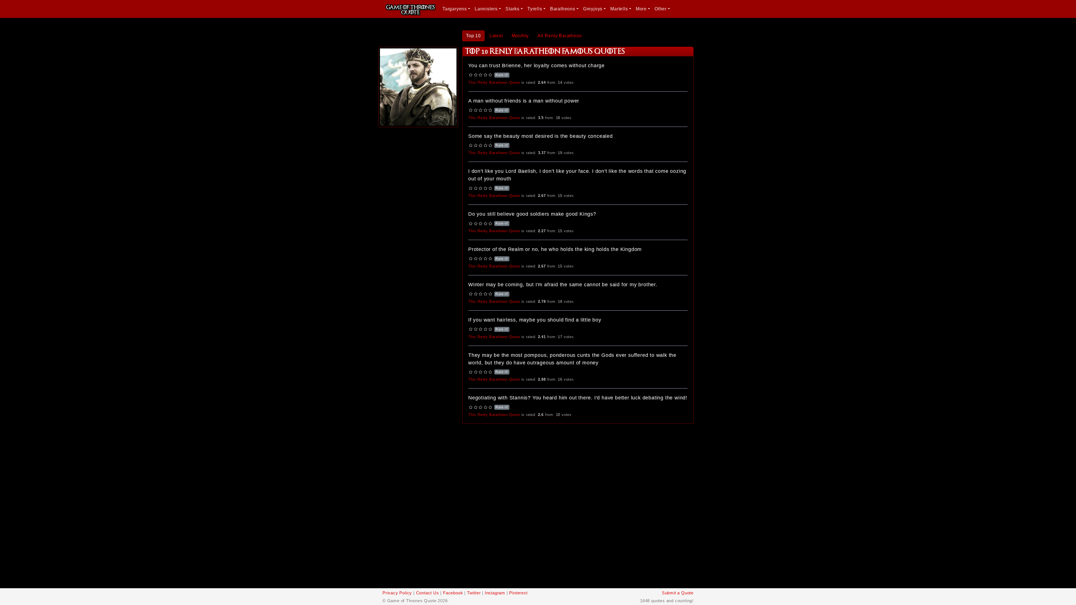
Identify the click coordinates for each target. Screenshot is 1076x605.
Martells (619, 8)
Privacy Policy (397, 592)
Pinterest (518, 592)
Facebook (453, 592)
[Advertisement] (418, 213)
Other (661, 8)
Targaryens (454, 8)
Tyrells (534, 8)
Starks (512, 8)
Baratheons (562, 8)
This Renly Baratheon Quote (494, 82)
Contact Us (427, 592)
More (641, 8)
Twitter (474, 592)
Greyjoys (592, 8)
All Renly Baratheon (559, 35)
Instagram (495, 592)
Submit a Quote (678, 592)
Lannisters (486, 8)
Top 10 (473, 35)
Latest (496, 35)
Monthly (520, 35)
